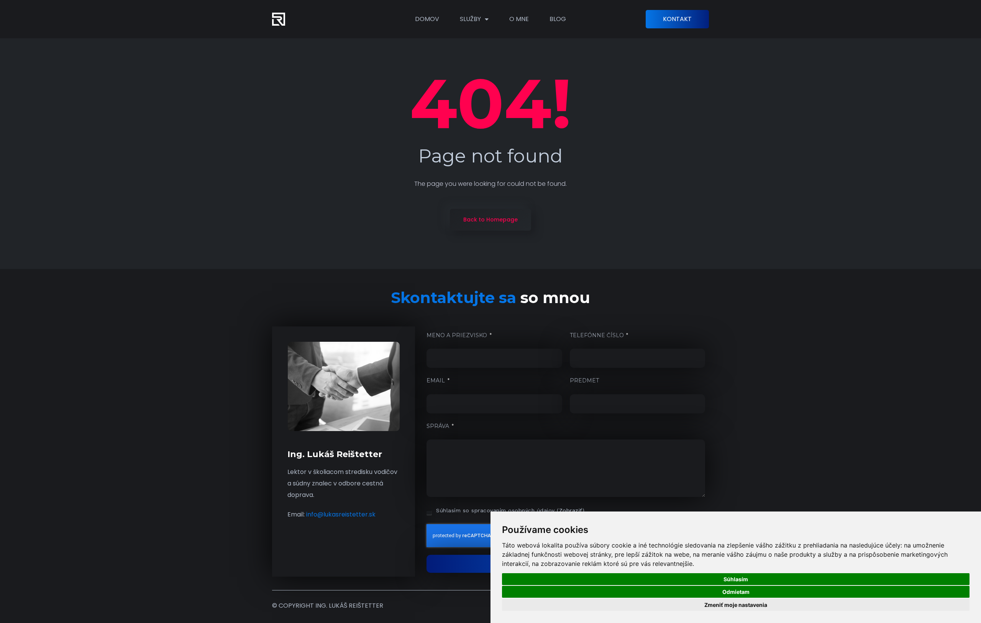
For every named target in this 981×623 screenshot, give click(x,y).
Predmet (584, 380)
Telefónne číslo (597, 335)
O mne (519, 19)
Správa (439, 426)
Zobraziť (570, 510)
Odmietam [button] (736, 592)
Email (436, 380)
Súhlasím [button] (735, 579)
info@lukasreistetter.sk (341, 514)
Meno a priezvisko (458, 335)
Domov (427, 19)
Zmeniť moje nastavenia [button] (735, 605)
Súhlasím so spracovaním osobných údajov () (510, 510)
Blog (558, 19)
